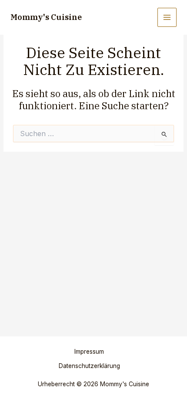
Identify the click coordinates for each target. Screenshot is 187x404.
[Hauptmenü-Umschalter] (167, 17)
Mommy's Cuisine (46, 17)
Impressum (89, 351)
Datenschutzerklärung (89, 365)
